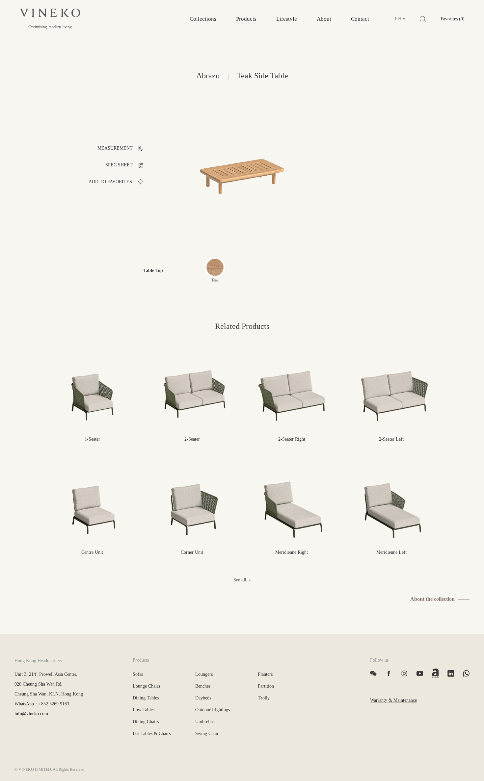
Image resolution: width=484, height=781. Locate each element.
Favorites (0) (453, 18)
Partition (266, 686)
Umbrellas (204, 721)
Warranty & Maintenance (393, 700)
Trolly (264, 698)
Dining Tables (146, 698)
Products (246, 19)
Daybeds (203, 698)
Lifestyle (286, 19)
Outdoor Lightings (212, 709)
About (324, 19)
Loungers (204, 674)
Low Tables (143, 709)
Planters (265, 674)
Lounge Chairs (146, 686)
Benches (202, 686)
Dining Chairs (146, 721)
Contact (360, 19)
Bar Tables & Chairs (152, 733)
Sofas (138, 674)
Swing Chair (207, 733)
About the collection (432, 599)
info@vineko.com (31, 713)
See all (239, 579)
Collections (203, 19)
